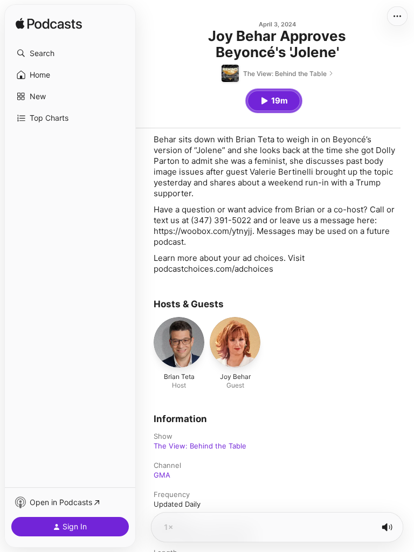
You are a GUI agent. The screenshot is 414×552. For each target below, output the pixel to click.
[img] (49, 24)
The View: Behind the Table (200, 445)
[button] (70, 53)
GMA (162, 475)
